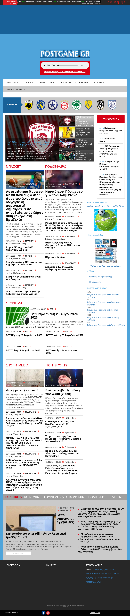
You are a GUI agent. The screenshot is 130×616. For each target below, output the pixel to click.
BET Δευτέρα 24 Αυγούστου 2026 (62, 352)
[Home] (65, 53)
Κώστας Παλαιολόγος (16, 186)
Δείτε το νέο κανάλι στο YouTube (105, 206)
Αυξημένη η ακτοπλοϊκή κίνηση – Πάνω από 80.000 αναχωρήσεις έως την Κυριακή (100, 549)
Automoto (66, 82)
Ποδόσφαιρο (13, 82)
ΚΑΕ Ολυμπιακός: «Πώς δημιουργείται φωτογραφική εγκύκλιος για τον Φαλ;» (110, 151)
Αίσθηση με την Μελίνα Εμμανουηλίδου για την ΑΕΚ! (109, 165)
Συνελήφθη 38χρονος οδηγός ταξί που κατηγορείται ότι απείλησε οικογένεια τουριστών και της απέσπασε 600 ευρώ (99, 525)
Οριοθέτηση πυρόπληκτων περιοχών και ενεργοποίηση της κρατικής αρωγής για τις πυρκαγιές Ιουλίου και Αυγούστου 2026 (101, 512)
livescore (98, 3)
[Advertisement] (65, 29)
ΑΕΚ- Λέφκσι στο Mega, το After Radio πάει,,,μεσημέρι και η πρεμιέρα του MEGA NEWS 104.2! (24, 463)
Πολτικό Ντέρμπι (15, 89)
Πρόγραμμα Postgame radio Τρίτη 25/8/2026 (106, 325)
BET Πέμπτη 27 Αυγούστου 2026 (24, 335)
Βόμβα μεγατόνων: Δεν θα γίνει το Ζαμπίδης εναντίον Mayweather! (61, 453)
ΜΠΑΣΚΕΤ (30, 184)
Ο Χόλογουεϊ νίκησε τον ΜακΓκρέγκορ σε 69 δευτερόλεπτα (59, 424)
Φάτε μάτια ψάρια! (22, 390)
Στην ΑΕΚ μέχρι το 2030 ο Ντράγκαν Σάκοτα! (20, 248)
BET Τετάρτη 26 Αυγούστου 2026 (64, 335)
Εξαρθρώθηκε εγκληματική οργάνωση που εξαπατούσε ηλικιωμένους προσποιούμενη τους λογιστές (99, 537)
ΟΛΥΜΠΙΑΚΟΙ (98, 82)
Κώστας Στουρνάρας (16, 385)
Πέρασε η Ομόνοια (56, 257)
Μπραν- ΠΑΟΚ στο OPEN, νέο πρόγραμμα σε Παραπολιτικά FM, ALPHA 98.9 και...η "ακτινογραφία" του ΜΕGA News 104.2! (24, 442)
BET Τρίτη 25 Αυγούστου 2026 (23, 350)
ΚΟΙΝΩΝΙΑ (64, 510)
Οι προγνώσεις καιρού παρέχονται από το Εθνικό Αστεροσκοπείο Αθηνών (65, 606)
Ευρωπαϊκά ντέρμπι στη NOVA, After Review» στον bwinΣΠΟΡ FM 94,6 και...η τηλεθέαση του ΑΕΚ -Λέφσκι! (24, 421)
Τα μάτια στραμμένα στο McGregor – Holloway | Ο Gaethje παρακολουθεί (63, 439)
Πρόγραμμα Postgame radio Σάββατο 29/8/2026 (110, 130)
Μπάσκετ (30, 82)
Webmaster (95, 612)
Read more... (19, 553)
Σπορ (52, 82)
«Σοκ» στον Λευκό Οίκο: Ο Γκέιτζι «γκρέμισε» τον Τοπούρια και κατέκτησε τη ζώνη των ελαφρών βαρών (61, 469)
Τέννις (41, 82)
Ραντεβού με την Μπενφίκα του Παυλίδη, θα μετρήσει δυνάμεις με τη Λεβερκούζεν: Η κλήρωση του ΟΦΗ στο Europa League (64, 226)
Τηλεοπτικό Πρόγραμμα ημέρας (106, 266)
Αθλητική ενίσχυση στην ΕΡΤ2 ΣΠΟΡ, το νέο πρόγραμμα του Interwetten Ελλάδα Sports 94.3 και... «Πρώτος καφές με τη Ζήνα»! (24, 484)
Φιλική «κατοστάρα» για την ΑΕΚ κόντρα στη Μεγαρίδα (23, 293)
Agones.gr (91, 3)
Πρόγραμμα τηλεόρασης (100, 276)
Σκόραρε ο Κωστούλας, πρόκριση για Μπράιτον (59, 268)
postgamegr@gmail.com (104, 569)
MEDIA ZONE (31, 382)
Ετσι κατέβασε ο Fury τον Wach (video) (62, 392)
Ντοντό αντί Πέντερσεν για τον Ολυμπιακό (64, 193)
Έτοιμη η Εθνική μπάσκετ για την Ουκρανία (23, 278)
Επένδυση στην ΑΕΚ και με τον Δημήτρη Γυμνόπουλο (24, 263)
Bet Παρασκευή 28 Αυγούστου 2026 (54, 316)
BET (51, 309)
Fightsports (81, 82)
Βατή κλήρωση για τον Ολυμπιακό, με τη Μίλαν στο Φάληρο (62, 245)
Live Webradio (95, 282)
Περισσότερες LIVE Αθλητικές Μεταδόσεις (65, 71)
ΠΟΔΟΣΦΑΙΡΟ (71, 184)
